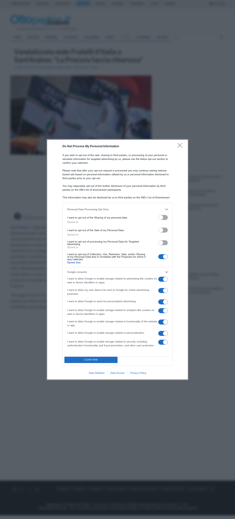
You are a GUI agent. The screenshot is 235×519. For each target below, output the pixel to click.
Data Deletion (97, 372)
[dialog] (117, 259)
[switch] (163, 217)
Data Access (117, 372)
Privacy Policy (138, 372)
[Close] (181, 146)
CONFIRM (91, 359)
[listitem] (117, 209)
